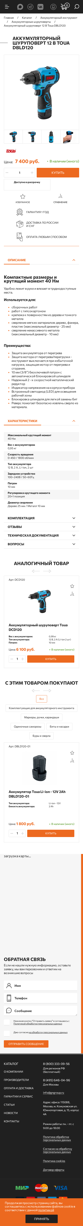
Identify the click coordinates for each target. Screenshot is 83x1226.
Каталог (11, 1063)
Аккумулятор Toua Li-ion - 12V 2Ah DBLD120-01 (37, 793)
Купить (58, 172)
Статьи (9, 1104)
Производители (16, 1080)
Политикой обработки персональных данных (38, 1023)
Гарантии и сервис (18, 1096)
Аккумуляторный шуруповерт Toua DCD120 (38, 627)
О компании (13, 1071)
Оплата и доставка (19, 1088)
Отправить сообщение (26, 1043)
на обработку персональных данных (48, 1032)
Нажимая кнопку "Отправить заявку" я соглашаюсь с (41, 1022)
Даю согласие (41, 1032)
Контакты (11, 1121)
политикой (46, 1210)
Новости (11, 1113)
